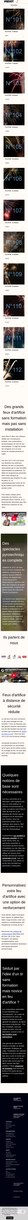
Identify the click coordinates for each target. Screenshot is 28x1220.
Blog (6, 1171)
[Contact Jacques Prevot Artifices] (23, 1)
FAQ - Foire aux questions (10, 1125)
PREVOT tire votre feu (10, 1147)
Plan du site (8, 1166)
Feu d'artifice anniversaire (10, 1177)
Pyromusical (8, 1172)
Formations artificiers (9, 1142)
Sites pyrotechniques (9, 1156)
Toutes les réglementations (10, 1136)
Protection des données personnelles (12, 1164)
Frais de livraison (9, 1126)
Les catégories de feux (10, 1134)
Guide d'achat (8, 1123)
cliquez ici (13, 1214)
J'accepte (10, 1218)
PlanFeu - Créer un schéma (11, 1144)
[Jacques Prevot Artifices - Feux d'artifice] (9, 1)
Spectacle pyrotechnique (10, 1174)
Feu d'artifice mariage (10, 1175)
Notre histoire (8, 1152)
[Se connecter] (20, 1)
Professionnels (8, 1141)
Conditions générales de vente (11, 1161)
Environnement (8, 1153)
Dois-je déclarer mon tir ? (10, 1133)
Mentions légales (9, 1163)
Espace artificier (9, 1145)
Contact (7, 1128)
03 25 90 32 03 (16, 1197)
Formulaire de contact (18, 1191)
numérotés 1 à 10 (9, 858)
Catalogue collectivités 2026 (11, 1155)
